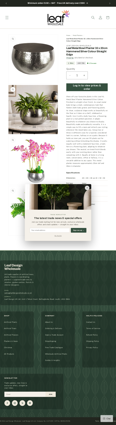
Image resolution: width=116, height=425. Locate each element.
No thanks (58, 236)
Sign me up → (78, 230)
